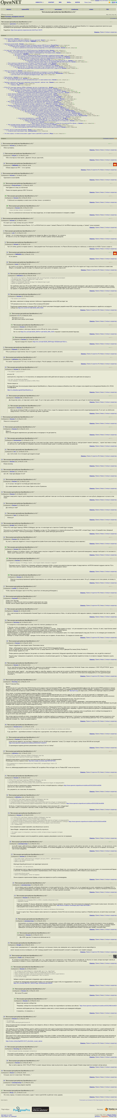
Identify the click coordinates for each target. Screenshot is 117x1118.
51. (6, 449)
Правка (102, 32)
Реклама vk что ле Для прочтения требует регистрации (36, 59)
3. (2, 218)
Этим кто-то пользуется (10, 70)
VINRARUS (33, 41)
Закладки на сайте (6, 1115)
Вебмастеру (112, 1116)
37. (12, 854)
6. (4, 347)
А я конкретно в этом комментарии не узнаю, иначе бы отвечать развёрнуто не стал (33, 97)
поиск (41, 9)
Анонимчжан (59, 73)
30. (6, 367)
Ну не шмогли (18, 54)
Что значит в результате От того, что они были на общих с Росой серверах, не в (29, 64)
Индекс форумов (99, 1100)
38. (9, 294)
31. (6, 775)
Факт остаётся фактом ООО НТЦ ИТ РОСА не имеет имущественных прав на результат (38, 127)
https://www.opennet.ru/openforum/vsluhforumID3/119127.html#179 (27, 743)
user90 (55, 93)
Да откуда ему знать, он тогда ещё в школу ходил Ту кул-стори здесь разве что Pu (36, 67)
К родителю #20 (95, 310)
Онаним (51, 82)
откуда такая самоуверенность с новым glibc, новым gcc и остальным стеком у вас (40, 118)
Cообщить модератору (111, 32)
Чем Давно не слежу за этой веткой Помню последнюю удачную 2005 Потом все (29, 45)
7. (2, 417)
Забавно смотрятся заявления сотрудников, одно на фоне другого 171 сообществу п (47, 120)
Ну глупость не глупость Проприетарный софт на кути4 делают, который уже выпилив (37, 55)
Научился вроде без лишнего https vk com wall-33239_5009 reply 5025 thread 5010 (49, 61)
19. (8, 252)
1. (2, 143)
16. (5, 537)
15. (2, 523)
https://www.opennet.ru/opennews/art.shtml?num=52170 (26, 30)
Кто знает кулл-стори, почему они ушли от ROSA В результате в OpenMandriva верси (26, 50)
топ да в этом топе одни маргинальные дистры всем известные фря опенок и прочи (33, 73)
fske (18, 85)
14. (5, 503)
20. (8, 262)
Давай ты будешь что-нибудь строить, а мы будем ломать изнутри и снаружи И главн (33, 90)
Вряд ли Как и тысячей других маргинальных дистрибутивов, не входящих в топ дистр (30, 72)
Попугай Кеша (54, 45)
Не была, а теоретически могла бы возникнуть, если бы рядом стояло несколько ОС (37, 108)
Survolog (58, 97)
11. (2, 469)
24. (6, 609)
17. (5, 586)
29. (5, 357)
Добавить (97, 1116)
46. (17, 919)
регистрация (105, 0)
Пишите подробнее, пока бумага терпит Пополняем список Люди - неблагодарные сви (37, 99)
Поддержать (105, 1116)
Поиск (86, 2)
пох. (42, 74)
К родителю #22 (95, 637)
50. (11, 955)
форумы (9, 9)
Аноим (30, 129)
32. (8, 795)
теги (90, 2)
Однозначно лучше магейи (11, 44)
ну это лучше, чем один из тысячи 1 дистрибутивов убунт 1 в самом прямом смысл (30, 79)
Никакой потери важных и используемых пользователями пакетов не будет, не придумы (31, 105)
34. (6, 1046)
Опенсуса (14, 85)
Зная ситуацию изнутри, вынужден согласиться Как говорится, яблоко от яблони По (30, 124)
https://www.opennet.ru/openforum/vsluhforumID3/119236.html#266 (82, 785)
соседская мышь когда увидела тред (17, 131)
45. (9, 943)
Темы (105, 1100)
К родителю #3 (95, 353)
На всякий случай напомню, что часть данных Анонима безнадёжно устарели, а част (33, 125)
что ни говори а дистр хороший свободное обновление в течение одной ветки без (49, 113)
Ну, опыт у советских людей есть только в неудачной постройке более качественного (30, 88)
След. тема (114, 1100)
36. (9, 273)
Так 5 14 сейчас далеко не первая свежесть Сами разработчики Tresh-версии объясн (33, 53)
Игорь (51, 133)
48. (6, 724)
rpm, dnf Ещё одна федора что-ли (13, 78)
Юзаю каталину (8, 77)
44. (2, 1070)
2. (2, 173)
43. (15, 895)
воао (61, 55)
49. (5, 1080)
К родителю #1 (95, 169)
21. (6, 438)
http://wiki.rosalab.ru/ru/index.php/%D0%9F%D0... (42, 761)
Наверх (102, 150)
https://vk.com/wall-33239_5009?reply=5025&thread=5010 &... (50, 341)
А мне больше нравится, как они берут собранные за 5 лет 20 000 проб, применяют (36, 104)
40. (6, 663)
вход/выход (74, 9)
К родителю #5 (95, 270)
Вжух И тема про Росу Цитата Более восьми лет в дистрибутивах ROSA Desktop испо (30, 101)
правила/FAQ (25, 9)
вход (101, 0)
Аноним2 (55, 95)
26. (8, 641)
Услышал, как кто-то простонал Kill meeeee (15, 129)
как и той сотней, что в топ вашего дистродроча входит (25, 74)
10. (2, 459)
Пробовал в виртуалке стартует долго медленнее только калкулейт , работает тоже (26, 82)
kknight (51, 87)
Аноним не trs (57, 102)
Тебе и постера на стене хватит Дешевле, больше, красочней (24, 40)
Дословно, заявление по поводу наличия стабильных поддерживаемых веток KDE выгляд (41, 58)
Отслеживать (113, 18)
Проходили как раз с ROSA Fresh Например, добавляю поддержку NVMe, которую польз (38, 91)
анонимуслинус (69, 110)
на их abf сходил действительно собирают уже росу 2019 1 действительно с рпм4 (43, 110)
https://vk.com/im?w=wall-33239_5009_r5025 (30, 308)
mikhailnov (67, 56)
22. (5, 596)
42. (14, 883)
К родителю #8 (95, 456)
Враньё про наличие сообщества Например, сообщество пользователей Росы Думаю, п (55, 123)
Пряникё (54, 63)
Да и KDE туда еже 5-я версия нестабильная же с (52, 117)
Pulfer (66, 119)
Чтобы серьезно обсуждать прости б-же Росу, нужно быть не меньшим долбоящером (30, 93)
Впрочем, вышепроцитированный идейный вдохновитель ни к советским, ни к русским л (41, 92)
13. (2, 492)
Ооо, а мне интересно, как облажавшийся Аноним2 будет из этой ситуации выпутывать (34, 96)
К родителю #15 (95, 592)
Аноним (16, 38)
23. (5, 679)
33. (9, 813)
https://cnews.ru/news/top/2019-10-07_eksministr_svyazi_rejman (24, 1041)
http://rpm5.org (74, 690)
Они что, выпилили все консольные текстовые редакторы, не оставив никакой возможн (37, 47)
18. (5, 163)
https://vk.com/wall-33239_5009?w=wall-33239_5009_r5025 (37, 331)
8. (4, 427)
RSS (107, 9)
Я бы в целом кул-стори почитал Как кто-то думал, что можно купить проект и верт (29, 63)
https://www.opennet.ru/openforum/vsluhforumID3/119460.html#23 (98, 1005)
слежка (91, 9)
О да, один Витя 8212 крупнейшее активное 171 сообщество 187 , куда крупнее (32, 102)
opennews (13, 23)
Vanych (43, 40)
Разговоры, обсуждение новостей (14, 16)
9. (4, 153)
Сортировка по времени (108, 138)
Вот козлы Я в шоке (33, 122)
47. (8, 395)
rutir (54, 51)
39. (8, 1060)
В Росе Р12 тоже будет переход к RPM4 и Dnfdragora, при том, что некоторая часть (26, 87)
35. (11, 841)
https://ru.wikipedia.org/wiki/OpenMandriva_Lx (20, 390)
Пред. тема (109, 1100)
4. (4, 231)
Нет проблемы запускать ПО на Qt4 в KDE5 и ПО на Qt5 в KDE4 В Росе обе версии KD (40, 56)
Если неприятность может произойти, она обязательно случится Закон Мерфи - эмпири (41, 109)
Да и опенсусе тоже (13, 83)
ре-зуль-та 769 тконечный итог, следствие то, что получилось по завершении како (32, 65)
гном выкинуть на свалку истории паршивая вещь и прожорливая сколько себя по (56, 115)
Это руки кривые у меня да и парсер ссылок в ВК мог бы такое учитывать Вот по (46, 60)
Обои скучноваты (9, 38)
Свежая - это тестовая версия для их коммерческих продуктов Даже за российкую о (30, 51)
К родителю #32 (95, 952)
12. (5, 479)
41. (6, 513)
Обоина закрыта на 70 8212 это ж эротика (19, 41)
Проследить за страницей (8, 1116)
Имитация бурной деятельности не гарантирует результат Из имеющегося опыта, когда (47, 111)
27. (5, 751)
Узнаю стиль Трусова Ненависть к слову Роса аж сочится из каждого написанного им (30, 95)
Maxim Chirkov (111, 1115)
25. (6, 620)
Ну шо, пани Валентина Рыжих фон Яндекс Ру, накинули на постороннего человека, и (34, 100)
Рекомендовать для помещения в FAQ (87, 1100)
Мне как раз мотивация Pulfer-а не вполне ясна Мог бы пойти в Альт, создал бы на (39, 68)
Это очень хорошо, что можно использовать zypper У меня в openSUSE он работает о (26, 133)
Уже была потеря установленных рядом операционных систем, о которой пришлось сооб (34, 106)
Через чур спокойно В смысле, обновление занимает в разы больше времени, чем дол (54, 114)
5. (5, 242)
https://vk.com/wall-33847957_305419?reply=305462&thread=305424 (33, 983)
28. (5, 1016)
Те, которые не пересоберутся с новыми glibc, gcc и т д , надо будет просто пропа (42, 119)
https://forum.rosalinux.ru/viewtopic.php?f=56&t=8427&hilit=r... (74, 905)
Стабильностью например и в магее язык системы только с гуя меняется (30, 46)
